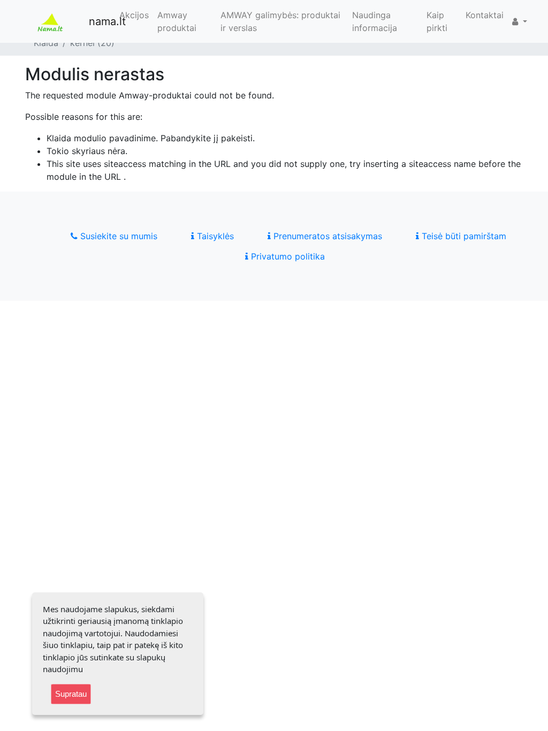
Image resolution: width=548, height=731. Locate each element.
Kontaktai (485, 15)
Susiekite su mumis (117, 236)
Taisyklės (214, 236)
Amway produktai (176, 21)
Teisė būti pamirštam (462, 236)
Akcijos (134, 15)
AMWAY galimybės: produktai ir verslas (280, 21)
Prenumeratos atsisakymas (326, 236)
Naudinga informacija (374, 21)
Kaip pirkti (437, 21)
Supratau (71, 693)
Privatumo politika (286, 256)
